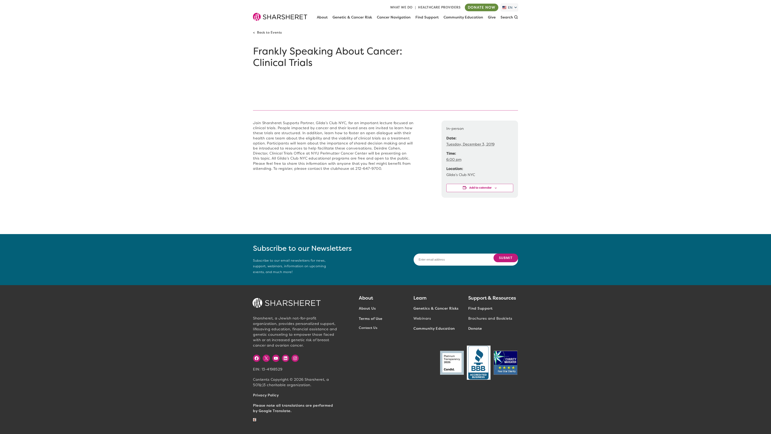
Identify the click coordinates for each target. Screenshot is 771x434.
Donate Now (481, 7)
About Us (367, 308)
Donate (475, 328)
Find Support (480, 308)
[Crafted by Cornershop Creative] (255, 420)
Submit (506, 258)
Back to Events (269, 32)
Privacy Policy (266, 395)
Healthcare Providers (439, 7)
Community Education (434, 328)
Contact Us (368, 328)
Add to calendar (480, 187)
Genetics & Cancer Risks (436, 308)
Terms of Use (370, 318)
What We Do (401, 7)
